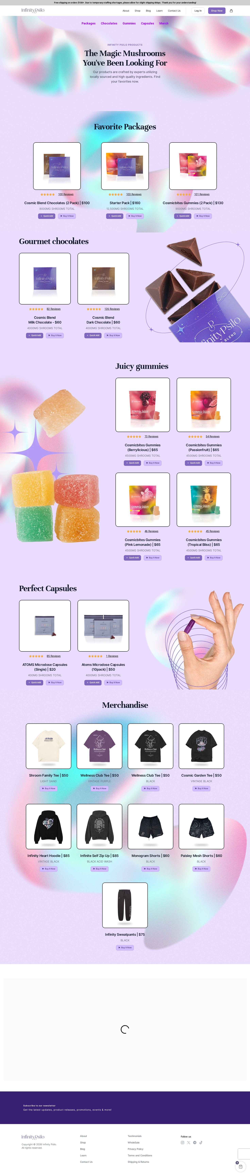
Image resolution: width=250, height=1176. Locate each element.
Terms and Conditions (140, 1155)
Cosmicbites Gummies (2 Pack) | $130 (193, 203)
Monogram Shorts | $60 (150, 856)
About (126, 10)
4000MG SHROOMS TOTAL (44, 328)
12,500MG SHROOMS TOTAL (125, 208)
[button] (46, 216)
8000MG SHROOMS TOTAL (57, 208)
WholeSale (133, 1142)
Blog (148, 10)
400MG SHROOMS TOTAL (45, 675)
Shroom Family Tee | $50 (48, 775)
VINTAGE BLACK (201, 781)
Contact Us (174, 10)
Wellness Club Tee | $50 (99, 775)
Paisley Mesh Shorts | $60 (201, 856)
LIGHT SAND (48, 781)
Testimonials (135, 1136)
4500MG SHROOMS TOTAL (142, 455)
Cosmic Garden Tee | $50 (201, 775)
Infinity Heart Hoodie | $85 (49, 856)
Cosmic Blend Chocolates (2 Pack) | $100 (56, 203)
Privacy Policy (135, 1148)
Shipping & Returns (138, 1161)
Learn (159, 10)
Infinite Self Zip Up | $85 (99, 856)
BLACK (150, 781)
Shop (137, 10)
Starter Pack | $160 (125, 203)
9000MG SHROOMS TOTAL (193, 208)
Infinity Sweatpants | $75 (125, 934)
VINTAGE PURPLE (99, 781)
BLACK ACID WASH (99, 861)
